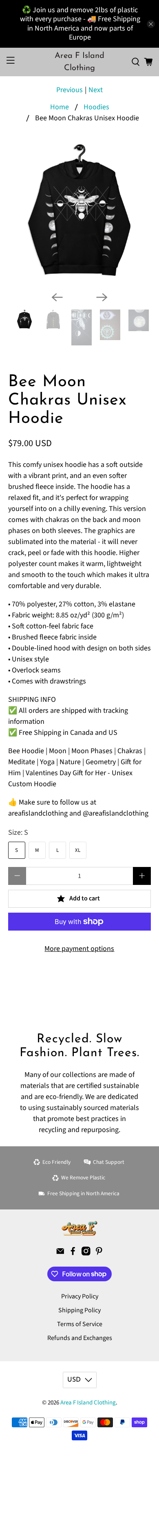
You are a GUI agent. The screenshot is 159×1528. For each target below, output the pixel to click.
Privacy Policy (79, 1296)
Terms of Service (79, 1324)
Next (95, 90)
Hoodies (96, 107)
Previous (69, 90)
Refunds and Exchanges (79, 1337)
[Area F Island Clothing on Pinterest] (99, 1253)
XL (77, 850)
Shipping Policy (79, 1310)
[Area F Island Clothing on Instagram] (86, 1253)
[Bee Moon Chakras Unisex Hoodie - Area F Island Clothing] (79, 213)
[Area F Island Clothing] (79, 1228)
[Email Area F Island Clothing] (60, 1253)
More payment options (79, 949)
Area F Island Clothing (88, 1402)
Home (59, 107)
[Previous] (57, 297)
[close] (151, 24)
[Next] (102, 297)
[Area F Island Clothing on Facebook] (72, 1253)
